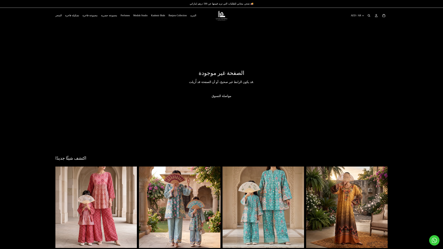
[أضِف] (382, 243)
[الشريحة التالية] (131, 207)
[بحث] (369, 15)
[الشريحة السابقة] (60, 207)
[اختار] (131, 243)
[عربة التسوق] (384, 15)
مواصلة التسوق (221, 96)
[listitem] (193, 15)
